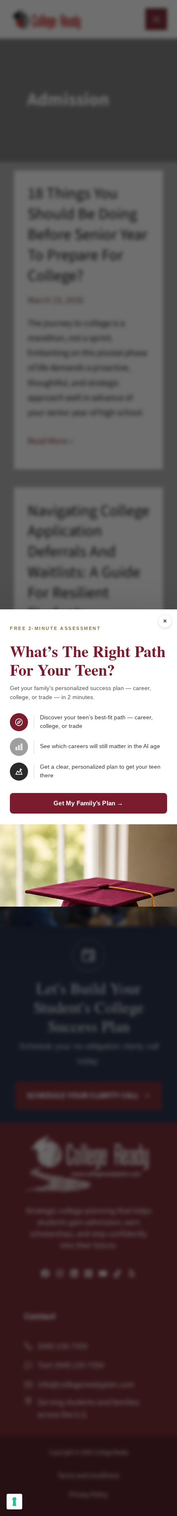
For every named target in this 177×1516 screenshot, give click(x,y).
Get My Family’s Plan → (88, 803)
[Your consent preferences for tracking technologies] (14, 1501)
